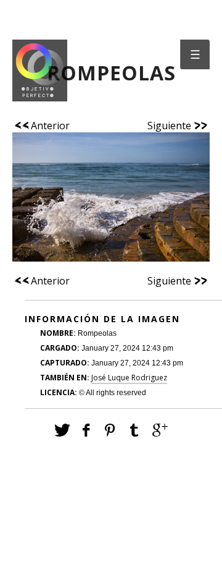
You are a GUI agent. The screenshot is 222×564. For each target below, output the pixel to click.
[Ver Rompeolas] (111, 203)
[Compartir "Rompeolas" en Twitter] (62, 430)
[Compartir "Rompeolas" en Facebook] (86, 430)
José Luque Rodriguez (129, 377)
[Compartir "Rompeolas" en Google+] (160, 430)
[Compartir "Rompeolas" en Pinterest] (111, 430)
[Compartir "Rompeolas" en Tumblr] (135, 430)
